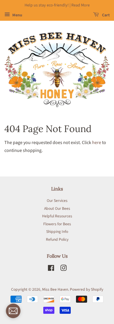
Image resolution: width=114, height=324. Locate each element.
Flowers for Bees (57, 224)
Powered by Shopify (86, 289)
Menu (16, 15)
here (96, 142)
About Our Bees (57, 208)
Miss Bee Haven (55, 289)
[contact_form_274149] (13, 311)
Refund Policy (57, 239)
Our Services (57, 200)
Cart (105, 15)
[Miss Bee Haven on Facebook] (51, 269)
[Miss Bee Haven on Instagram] (63, 269)
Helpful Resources (57, 216)
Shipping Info (57, 231)
